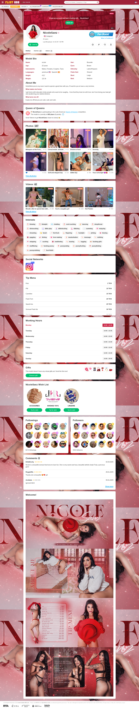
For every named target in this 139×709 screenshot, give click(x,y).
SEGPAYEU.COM (46, 702)
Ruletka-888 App (58, 6)
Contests (45, 6)
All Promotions (35, 6)
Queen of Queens (72, 112)
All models (5, 6)
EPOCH (37, 702)
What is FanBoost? (107, 38)
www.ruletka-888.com (23, 702)
